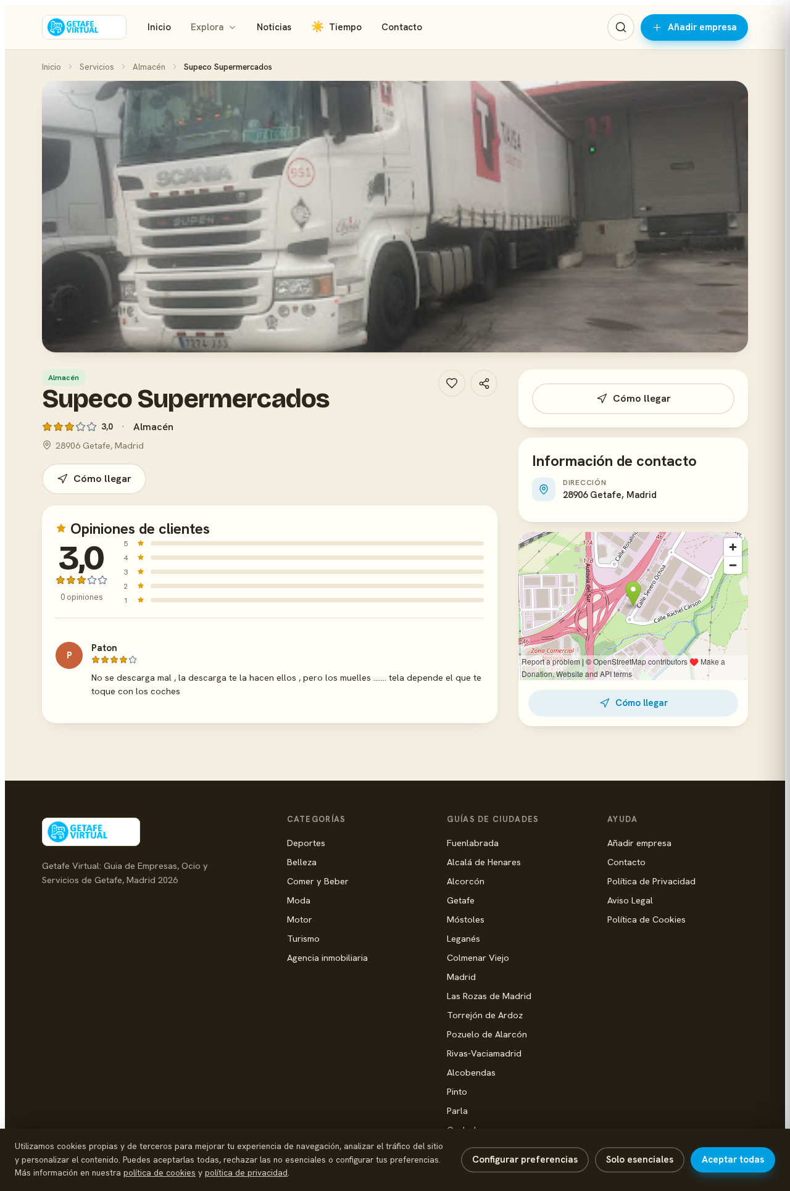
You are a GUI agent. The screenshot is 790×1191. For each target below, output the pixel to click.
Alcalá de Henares (484, 862)
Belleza (302, 862)
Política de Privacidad (651, 881)
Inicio (159, 27)
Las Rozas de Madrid (489, 996)
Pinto (457, 1091)
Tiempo (336, 26)
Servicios (97, 66)
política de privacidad (246, 1172)
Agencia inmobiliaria (327, 957)
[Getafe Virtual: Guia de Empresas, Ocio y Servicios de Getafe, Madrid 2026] (84, 27)
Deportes (306, 843)
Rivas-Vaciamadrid (484, 1053)
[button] (395, 216)
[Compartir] (483, 383)
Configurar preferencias (525, 1159)
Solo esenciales (639, 1159)
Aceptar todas (733, 1159)
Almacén (149, 66)
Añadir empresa (702, 27)
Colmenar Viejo (478, 957)
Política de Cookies (646, 919)
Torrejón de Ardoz (485, 1015)
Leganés (463, 938)
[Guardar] (451, 383)
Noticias (274, 27)
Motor (299, 919)
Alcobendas (471, 1072)
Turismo (303, 938)
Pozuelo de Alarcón (487, 1034)
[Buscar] (620, 27)
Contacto (401, 27)
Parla (457, 1110)
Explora (207, 27)
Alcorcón (465, 881)
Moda (298, 900)
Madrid (461, 976)
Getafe (461, 900)
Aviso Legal (630, 900)
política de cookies (159, 1172)
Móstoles (465, 919)
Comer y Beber (318, 881)
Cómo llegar (102, 478)
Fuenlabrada (473, 843)
